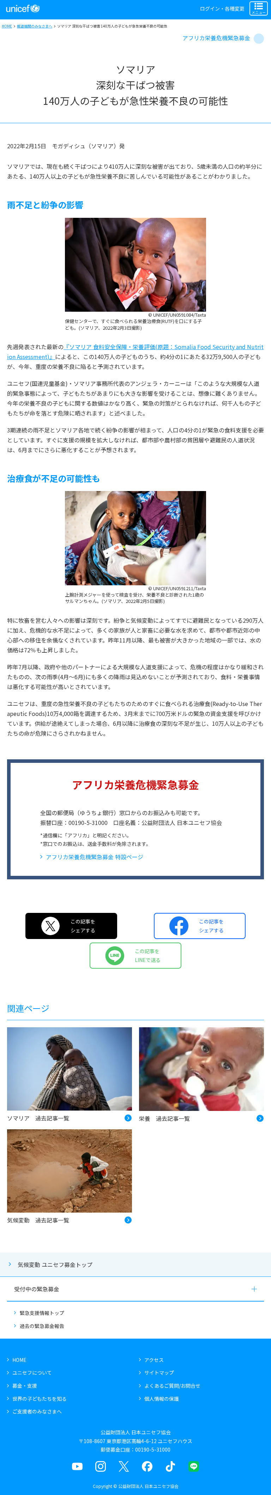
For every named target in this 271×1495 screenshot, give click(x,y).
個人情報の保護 (161, 1398)
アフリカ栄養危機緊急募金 (216, 38)
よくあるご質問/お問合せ (172, 1385)
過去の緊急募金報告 (42, 1325)
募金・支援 (24, 1385)
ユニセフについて (32, 1372)
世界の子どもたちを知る (39, 1398)
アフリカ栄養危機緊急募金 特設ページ (94, 857)
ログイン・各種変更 (222, 8)
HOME (7, 26)
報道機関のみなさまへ (34, 26)
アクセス (154, 1359)
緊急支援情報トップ (42, 1312)
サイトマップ (159, 1372)
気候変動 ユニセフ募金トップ (55, 1264)
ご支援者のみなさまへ (37, 1411)
